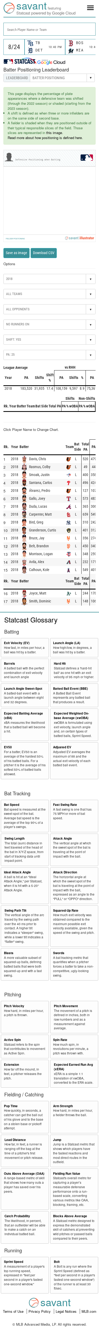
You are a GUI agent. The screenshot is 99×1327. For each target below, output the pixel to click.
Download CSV (43, 253)
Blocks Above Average (70, 1216)
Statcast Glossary (31, 619)
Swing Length (14, 838)
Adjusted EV (62, 747)
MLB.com (89, 1311)
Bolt (57, 1261)
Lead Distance (15, 1140)
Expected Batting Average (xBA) (23, 715)
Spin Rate (60, 1040)
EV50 (8, 747)
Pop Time (11, 1106)
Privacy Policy (40, 1311)
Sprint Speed (13, 1261)
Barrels (9, 663)
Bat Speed (11, 804)
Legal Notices (67, 1311)
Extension (11, 1064)
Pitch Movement (66, 1006)
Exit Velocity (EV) (17, 643)
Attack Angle (62, 838)
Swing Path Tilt (15, 910)
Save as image (16, 253)
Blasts (8, 953)
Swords (58, 953)
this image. (54, 132)
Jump (57, 1140)
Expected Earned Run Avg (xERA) (73, 1066)
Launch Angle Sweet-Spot (23, 688)
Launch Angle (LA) (66, 643)
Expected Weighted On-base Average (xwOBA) (71, 715)
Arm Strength (63, 1106)
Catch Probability (17, 1216)
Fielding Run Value (66, 1173)
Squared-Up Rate (65, 910)
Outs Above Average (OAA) (24, 1173)
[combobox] (49, 29)
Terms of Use (14, 1311)
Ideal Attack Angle (17, 872)
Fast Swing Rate (65, 804)
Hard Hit (60, 663)
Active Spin (12, 1040)
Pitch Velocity (14, 1006)
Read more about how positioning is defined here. (45, 137)
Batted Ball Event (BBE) (70, 688)
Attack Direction (65, 872)
